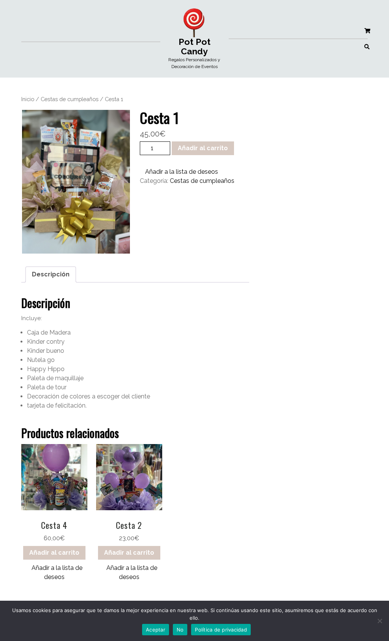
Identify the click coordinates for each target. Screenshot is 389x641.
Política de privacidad (221, 630)
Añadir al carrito (203, 148)
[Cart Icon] (367, 30)
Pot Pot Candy (194, 46)
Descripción (51, 274)
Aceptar (155, 630)
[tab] (50, 274)
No (180, 630)
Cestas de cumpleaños (69, 99)
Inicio (27, 99)
